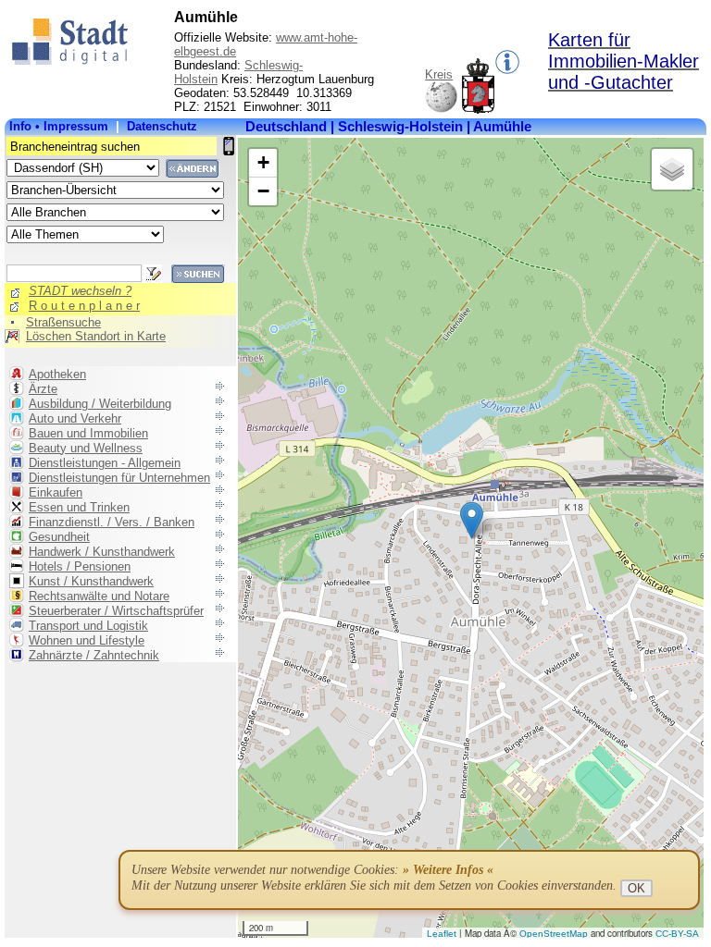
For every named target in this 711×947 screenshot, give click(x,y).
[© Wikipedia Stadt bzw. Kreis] (478, 110)
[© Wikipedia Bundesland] (441, 110)
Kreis (439, 74)
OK (636, 888)
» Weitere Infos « (448, 870)
